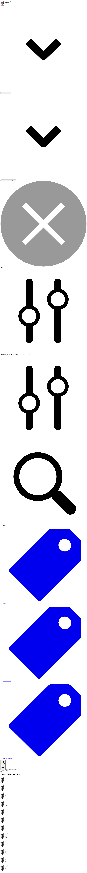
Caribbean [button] (17, 354)
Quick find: (3, 765)
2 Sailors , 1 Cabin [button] (4, 770)
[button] (43, 48)
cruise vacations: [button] (11, 354)
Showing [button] (2, 354)
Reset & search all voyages (11, 769)
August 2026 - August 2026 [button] (25, 354)
